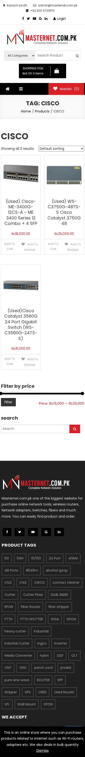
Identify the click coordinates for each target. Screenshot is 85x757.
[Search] (74, 429)
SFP (60, 680)
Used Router (64, 692)
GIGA (55, 619)
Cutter (9, 594)
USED (42, 692)
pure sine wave (16, 680)
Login (61, 18)
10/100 (36, 558)
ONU (22, 667)
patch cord (43, 667)
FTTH (8, 619)
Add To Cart (9, 246)
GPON (71, 619)
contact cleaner (66, 582)
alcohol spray (57, 570)
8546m (32, 570)
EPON (8, 606)
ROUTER (43, 680)
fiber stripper (58, 606)
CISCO (39, 582)
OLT (74, 655)
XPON (48, 704)
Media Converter (18, 655)
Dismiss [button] (42, 750)
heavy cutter (15, 631)
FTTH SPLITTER (31, 619)
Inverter (60, 643)
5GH (20, 558)
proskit (65, 667)
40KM (73, 558)
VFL (7, 704)
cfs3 (22, 582)
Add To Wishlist (31, 247)
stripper (10, 692)
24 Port (55, 558)
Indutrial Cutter (17, 643)
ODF (60, 655)
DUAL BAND (59, 594)
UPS (28, 692)
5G (6, 558)
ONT (8, 667)
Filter (8, 402)
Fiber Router (30, 606)
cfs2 (8, 582)
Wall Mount (26, 704)
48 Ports (11, 570)
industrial (41, 631)
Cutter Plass (33, 594)
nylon (44, 655)
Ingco (42, 643)
